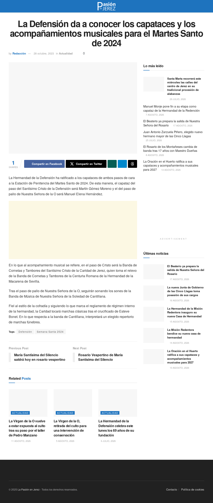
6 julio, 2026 (108, 440)
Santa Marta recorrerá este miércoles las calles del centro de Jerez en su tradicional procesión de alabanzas (184, 86)
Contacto (171, 489)
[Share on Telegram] (122, 164)
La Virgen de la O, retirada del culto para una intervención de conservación (70, 428)
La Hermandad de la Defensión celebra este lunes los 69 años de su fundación (116, 428)
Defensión (25, 331)
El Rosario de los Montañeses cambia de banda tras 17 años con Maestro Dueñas (170, 149)
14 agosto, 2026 (179, 342)
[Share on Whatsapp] (112, 164)
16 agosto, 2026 (179, 300)
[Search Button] (202, 6)
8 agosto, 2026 (154, 155)
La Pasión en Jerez (29, 489)
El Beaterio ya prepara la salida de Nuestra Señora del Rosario (171, 123)
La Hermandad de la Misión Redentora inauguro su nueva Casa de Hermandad (185, 312)
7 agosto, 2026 (154, 114)
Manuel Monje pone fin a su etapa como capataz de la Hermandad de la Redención (171, 108)
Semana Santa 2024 (50, 331)
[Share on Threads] (132, 164)
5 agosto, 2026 (65, 440)
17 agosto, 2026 (182, 125)
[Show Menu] (10, 6)
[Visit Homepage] (106, 6)
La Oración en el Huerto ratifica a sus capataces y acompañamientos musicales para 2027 (170, 165)
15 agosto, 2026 (179, 321)
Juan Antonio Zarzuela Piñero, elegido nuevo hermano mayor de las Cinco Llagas (173, 134)
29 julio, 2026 (177, 99)
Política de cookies (192, 489)
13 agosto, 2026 (171, 169)
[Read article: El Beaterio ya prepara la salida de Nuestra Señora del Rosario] (153, 271)
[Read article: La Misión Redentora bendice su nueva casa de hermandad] (153, 335)
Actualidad (66, 53)
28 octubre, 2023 (44, 53)
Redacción (19, 53)
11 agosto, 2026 (21, 440)
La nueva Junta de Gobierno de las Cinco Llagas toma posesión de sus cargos (185, 291)
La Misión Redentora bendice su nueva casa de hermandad (184, 333)
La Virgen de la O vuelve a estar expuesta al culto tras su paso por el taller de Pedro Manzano (27, 428)
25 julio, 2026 (153, 140)
